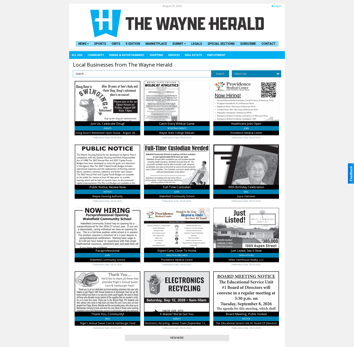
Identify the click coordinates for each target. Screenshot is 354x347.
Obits (116, 43)
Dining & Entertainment (127, 55)
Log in (277, 6)
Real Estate (193, 55)
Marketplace (156, 43)
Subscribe (248, 43)
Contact (268, 43)
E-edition (133, 43)
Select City (240, 73)
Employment (216, 55)
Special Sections (221, 43)
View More (177, 337)
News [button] (82, 43)
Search (220, 73)
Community (96, 55)
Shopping (156, 55)
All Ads (77, 55)
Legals (196, 43)
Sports (100, 43)
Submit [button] (178, 43)
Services (174, 55)
